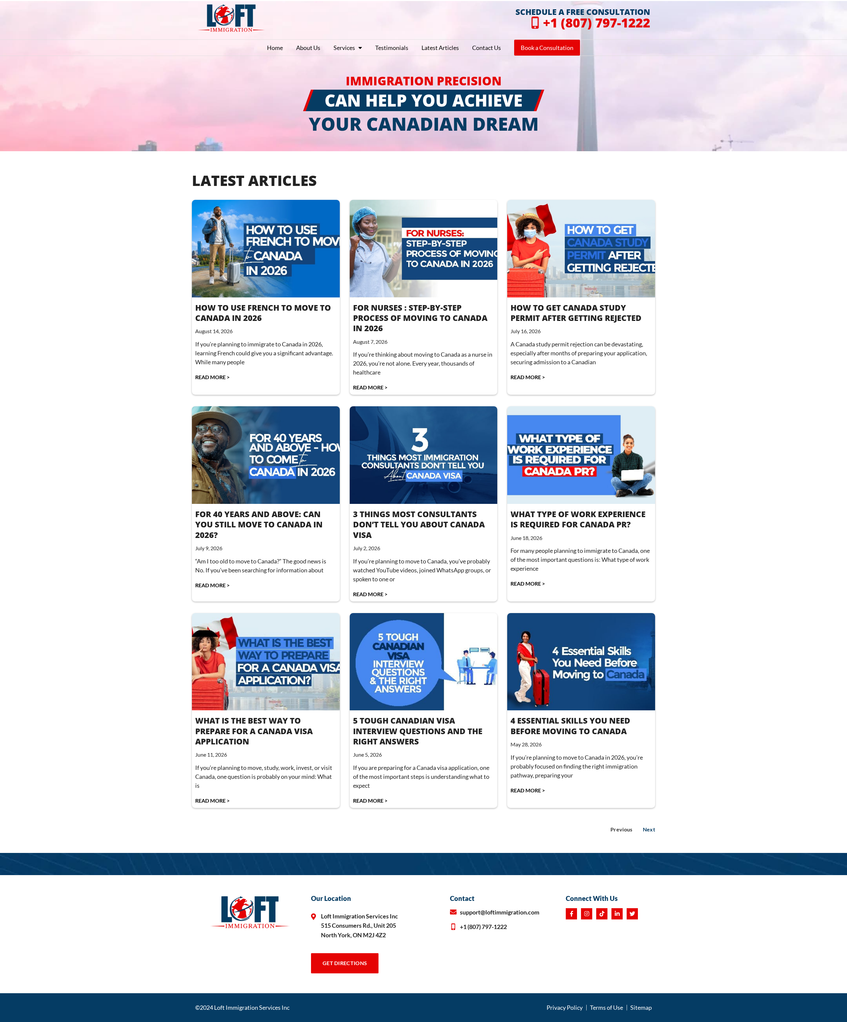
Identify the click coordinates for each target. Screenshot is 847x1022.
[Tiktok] (601, 913)
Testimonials (391, 47)
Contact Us (486, 47)
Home (275, 47)
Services (344, 47)
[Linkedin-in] (617, 913)
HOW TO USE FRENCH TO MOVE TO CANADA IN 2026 (263, 312)
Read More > (212, 377)
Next (649, 829)
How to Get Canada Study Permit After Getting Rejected (576, 312)
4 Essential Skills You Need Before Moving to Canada (570, 725)
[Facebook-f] (571, 913)
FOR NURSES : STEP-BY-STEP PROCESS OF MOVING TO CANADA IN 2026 (420, 317)
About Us (308, 47)
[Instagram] (586, 913)
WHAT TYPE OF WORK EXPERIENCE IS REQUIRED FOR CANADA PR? (578, 519)
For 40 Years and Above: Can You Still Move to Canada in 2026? (259, 524)
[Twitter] (632, 913)
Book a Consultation (547, 47)
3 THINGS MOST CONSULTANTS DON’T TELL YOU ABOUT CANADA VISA (419, 524)
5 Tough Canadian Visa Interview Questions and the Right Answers (417, 730)
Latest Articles (440, 47)
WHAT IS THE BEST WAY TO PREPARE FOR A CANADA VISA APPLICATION (254, 730)
